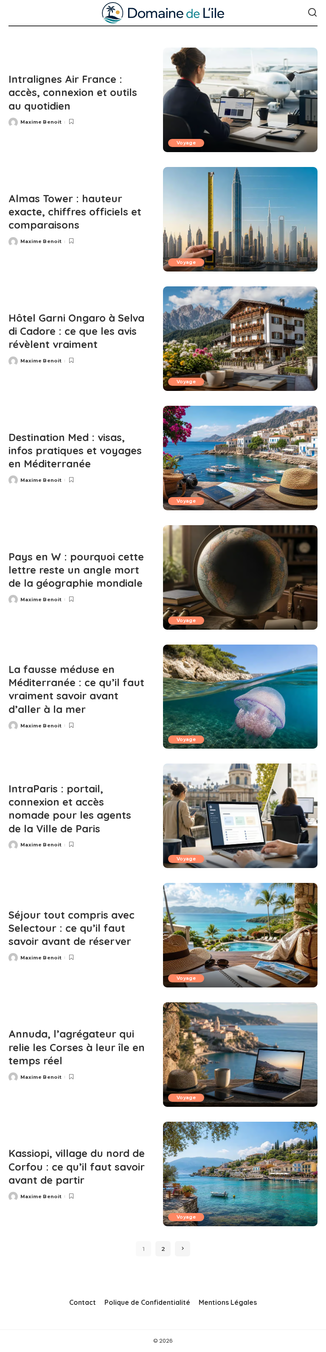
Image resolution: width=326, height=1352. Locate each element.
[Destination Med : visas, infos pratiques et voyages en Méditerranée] (240, 458)
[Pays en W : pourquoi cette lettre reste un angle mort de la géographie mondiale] (240, 577)
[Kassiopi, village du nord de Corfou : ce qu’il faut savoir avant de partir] (240, 1174)
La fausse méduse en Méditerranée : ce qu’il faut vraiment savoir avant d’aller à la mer (76, 689)
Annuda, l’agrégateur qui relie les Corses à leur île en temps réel (76, 1046)
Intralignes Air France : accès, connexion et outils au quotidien (72, 92)
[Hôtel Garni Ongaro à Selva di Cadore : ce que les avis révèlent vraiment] (240, 338)
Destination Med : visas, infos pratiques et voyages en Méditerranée (75, 450)
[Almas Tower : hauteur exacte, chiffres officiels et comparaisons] (240, 219)
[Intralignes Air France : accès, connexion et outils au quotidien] (240, 100)
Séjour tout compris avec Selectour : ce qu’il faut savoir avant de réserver (71, 928)
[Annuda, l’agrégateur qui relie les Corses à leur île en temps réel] (240, 1054)
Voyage (186, 143)
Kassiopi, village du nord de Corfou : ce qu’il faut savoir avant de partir (76, 1166)
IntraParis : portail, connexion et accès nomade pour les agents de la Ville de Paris (69, 808)
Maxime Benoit (41, 122)
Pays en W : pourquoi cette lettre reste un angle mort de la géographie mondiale (76, 569)
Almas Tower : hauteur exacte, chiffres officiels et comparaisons (74, 211)
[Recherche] (312, 12)
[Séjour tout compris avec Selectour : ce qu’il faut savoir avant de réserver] (240, 935)
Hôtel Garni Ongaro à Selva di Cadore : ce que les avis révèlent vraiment (76, 331)
